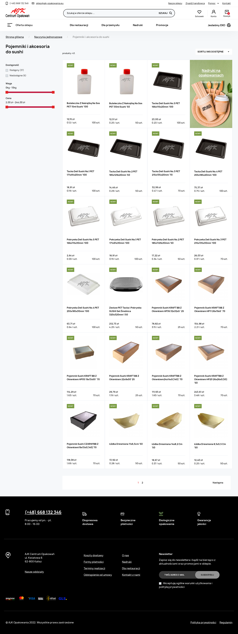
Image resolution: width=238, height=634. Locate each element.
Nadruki (138, 25)
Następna (218, 482)
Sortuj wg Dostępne (214, 51)
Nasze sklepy (175, 3)
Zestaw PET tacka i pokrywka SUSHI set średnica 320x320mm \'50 (125, 311)
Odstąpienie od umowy (98, 575)
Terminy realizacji (94, 568)
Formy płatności (94, 562)
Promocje (162, 25)
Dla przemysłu (111, 25)
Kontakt (226, 3)
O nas (125, 555)
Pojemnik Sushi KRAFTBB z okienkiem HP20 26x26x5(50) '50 (210, 379)
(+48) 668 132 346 (43, 512)
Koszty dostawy (93, 555)
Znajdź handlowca (195, 3)
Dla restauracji (79, 25)
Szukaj (163, 13)
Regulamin (226, 622)
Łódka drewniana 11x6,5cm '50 (126, 443)
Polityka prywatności (203, 622)
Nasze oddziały (34, 572)
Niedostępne (18, 75)
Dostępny (17, 70)
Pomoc (211, 3)
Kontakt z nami (131, 575)
